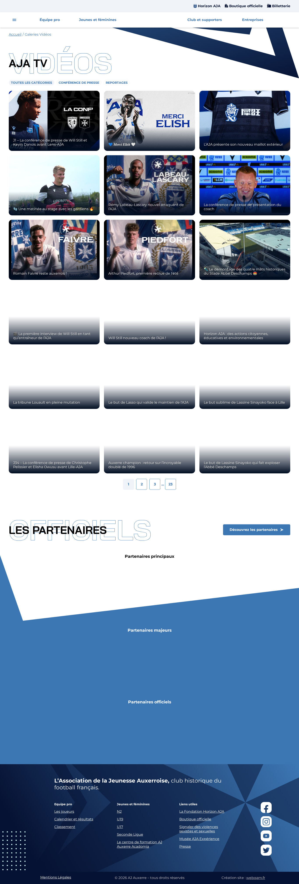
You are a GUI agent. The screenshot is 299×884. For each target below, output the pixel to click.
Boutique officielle (245, 6)
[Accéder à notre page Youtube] (266, 835)
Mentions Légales (55, 877)
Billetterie (280, 6)
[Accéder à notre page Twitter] (266, 850)
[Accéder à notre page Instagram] (266, 821)
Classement (64, 827)
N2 (119, 811)
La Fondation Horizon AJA (201, 811)
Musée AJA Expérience (199, 839)
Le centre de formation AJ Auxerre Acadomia (139, 844)
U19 (120, 819)
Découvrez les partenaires (254, 530)
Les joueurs (64, 811)
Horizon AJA (209, 6)
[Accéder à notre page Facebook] (266, 807)
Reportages (117, 83)
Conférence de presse (79, 83)
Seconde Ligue (130, 834)
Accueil (15, 34)
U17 (120, 827)
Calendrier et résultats (73, 819)
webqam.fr (255, 878)
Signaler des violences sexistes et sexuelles (198, 829)
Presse (185, 846)
